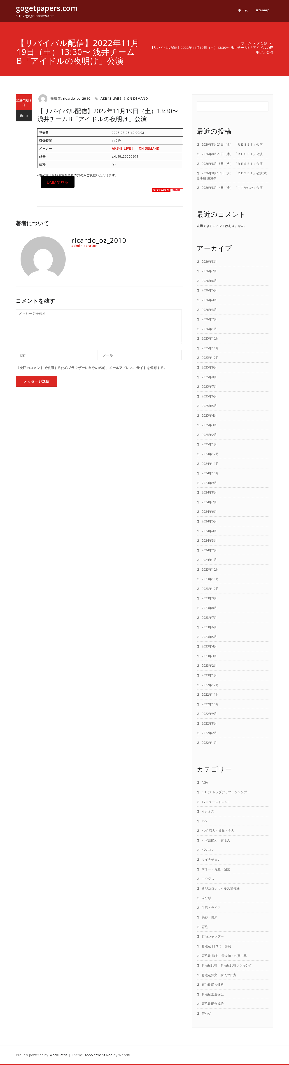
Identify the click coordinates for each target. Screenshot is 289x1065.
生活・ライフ (211, 907)
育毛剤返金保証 (213, 994)
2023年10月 (210, 588)
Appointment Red (99, 1055)
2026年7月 (209, 271)
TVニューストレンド (216, 802)
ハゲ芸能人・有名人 (216, 840)
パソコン (208, 850)
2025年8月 (209, 377)
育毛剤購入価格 (213, 984)
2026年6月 (209, 281)
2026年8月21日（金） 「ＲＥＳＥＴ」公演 (232, 144)
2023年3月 (209, 656)
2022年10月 (210, 704)
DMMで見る (58, 182)
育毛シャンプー (213, 936)
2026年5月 (209, 290)
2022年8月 (209, 723)
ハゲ (205, 821)
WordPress (58, 1055)
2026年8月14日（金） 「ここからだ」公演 (232, 187)
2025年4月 (209, 415)
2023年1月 (209, 675)
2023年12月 (210, 569)
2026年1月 (209, 329)
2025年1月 (209, 444)
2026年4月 (209, 300)
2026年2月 (209, 319)
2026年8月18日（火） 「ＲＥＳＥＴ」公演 (232, 163)
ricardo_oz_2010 (76, 98)
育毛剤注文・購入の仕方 (219, 975)
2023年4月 (209, 646)
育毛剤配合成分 (213, 1003)
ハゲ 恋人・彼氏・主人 (218, 830)
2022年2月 (209, 733)
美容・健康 (209, 917)
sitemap (263, 10)
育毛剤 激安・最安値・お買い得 (224, 956)
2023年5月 (209, 637)
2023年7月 (209, 617)
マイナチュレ (211, 859)
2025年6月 (209, 396)
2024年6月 (209, 511)
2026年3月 (209, 309)
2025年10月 (210, 357)
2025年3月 (209, 425)
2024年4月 (209, 531)
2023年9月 (209, 598)
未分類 (262, 43)
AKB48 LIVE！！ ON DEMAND (124, 98)
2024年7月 (209, 502)
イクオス (208, 811)
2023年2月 (209, 665)
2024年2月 (209, 550)
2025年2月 (209, 434)
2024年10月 (210, 473)
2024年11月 (210, 463)
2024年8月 (209, 492)
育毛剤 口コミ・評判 (216, 946)
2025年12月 (210, 338)
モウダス (208, 878)
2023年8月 (209, 608)
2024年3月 (209, 540)
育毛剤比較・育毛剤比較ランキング (227, 965)
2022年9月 (209, 713)
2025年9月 (209, 367)
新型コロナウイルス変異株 (221, 888)
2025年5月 (209, 406)
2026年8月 (209, 261)
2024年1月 (209, 559)
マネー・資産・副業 (216, 869)
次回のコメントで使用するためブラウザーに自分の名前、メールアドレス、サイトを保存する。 (93, 367)
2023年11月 (210, 579)
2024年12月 (210, 454)
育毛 (205, 927)
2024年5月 (209, 521)
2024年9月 (209, 483)
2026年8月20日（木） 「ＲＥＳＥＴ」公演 (232, 154)
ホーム (243, 10)
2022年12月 (210, 685)
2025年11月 (210, 348)
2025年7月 (209, 386)
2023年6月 (209, 627)
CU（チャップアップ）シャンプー (226, 792)
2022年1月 (209, 742)
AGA (205, 782)
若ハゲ (206, 1013)
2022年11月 (210, 694)
